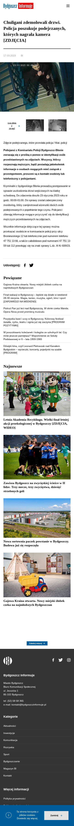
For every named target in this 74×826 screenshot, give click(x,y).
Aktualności (9, 725)
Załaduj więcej (35, 643)
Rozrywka (8, 747)
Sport (6, 754)
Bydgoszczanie (11, 761)
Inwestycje (9, 733)
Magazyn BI (9, 768)
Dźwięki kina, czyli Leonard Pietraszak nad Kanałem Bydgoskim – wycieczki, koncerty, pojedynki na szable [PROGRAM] (32, 349)
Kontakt (7, 775)
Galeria (12, 126)
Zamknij (54, 815)
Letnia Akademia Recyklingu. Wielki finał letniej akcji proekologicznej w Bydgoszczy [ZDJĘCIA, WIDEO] (36, 423)
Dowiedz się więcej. (27, 818)
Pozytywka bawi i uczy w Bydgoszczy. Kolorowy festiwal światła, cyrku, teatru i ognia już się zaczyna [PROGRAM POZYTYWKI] (34, 322)
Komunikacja (10, 740)
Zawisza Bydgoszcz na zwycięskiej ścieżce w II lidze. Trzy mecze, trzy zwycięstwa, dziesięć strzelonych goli (34, 487)
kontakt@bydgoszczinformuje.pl (29, 704)
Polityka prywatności (14, 798)
